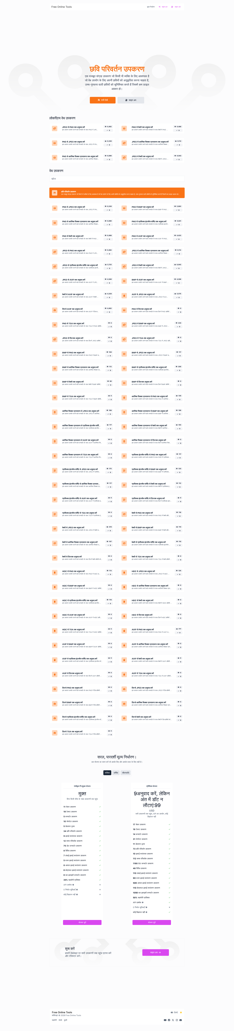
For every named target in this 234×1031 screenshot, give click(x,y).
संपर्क (60, 1020)
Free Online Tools (61, 6)
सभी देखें (104, 100)
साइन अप (177, 7)
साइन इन (164, 7)
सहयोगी (54, 1020)
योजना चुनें (82, 922)
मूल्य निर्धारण (151, 7)
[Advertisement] (117, 36)
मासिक (107, 773)
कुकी (65, 1020)
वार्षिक (116, 773)
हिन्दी (176, 1012)
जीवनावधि (125, 773)
